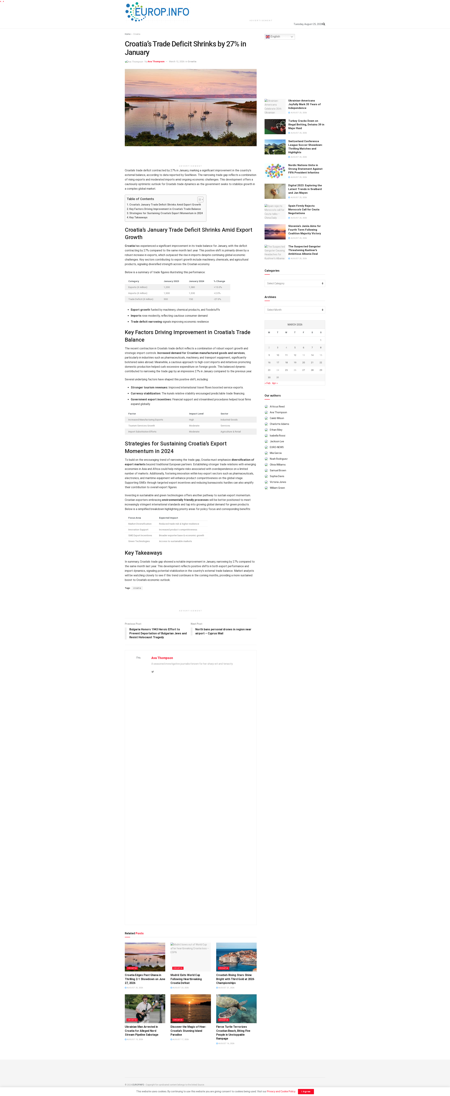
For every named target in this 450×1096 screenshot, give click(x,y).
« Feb (268, 383)
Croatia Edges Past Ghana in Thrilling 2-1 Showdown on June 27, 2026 (145, 979)
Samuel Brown (278, 470)
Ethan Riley (276, 429)
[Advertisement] (261, 9)
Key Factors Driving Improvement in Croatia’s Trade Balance (165, 209)
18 (286, 362)
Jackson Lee (277, 441)
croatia (137, 588)
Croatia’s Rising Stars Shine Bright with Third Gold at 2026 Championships (235, 979)
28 (312, 370)
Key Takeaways (138, 217)
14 (312, 355)
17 (278, 362)
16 (269, 362)
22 (321, 362)
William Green (277, 487)
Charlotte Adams (279, 424)
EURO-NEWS (277, 447)
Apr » (275, 383)
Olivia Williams (278, 464)
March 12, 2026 (176, 61)
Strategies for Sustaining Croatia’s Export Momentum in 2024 (166, 213)
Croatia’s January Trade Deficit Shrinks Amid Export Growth (165, 204)
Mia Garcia (276, 453)
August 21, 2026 (226, 988)
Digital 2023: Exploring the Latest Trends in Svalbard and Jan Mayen (305, 189)
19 (295, 362)
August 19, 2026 (134, 1039)
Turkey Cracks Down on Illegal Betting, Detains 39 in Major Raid (306, 124)
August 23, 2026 (180, 988)
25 (286, 370)
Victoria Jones (278, 482)
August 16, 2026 (226, 1043)
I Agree (305, 1091)
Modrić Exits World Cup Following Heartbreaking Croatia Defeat (186, 979)
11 (286, 355)
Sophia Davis (277, 476)
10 (278, 355)
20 (303, 362)
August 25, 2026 (134, 988)
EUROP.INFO (138, 1085)
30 (269, 377)
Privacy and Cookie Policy (281, 1091)
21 (312, 362)
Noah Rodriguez (279, 458)
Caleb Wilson (277, 418)
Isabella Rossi (277, 435)
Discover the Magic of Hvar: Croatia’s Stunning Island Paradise (188, 1030)
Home (127, 34)
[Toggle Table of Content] (199, 199)
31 (278, 377)
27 (303, 370)
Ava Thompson (156, 61)
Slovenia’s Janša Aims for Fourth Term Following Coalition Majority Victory (304, 229)
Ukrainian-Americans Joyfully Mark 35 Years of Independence (304, 104)
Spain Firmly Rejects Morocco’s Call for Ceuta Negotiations (303, 209)
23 (269, 370)
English (275, 36)
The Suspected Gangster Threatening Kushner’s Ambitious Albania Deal (304, 250)
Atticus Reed (277, 406)
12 (295, 355)
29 (321, 370)
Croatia (136, 34)
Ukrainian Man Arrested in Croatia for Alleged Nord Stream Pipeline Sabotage (141, 1030)
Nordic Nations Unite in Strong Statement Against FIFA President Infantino (305, 169)
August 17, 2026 (180, 1039)
